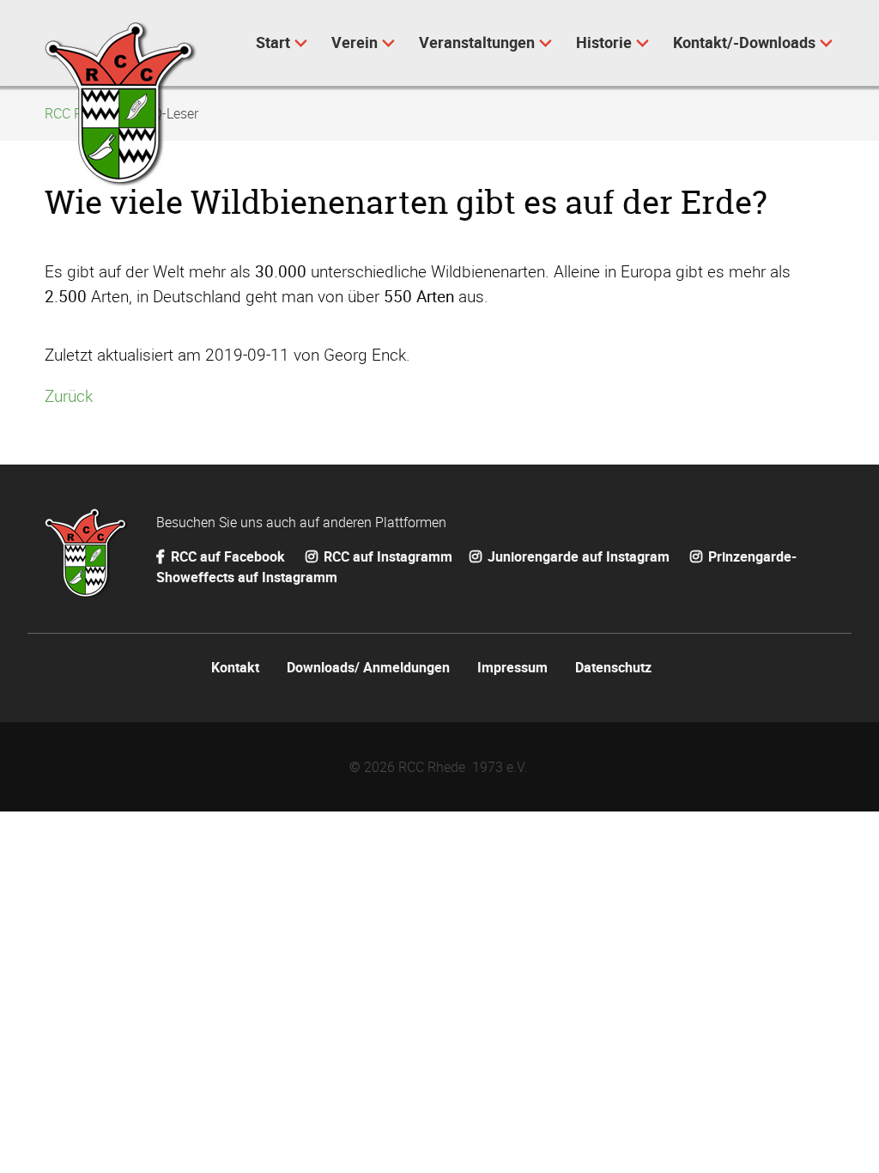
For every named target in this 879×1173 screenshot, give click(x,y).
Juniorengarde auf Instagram (578, 556)
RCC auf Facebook (227, 556)
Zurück (69, 396)
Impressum (512, 667)
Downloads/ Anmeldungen (368, 667)
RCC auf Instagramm (386, 556)
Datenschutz (613, 667)
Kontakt (235, 667)
